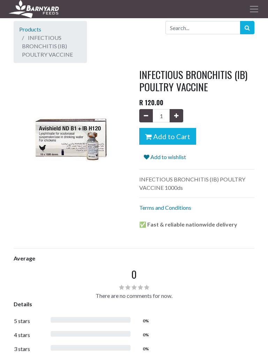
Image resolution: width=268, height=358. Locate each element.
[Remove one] (146, 115)
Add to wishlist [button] (167, 156)
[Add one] (176, 115)
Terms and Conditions (165, 207)
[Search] (247, 27)
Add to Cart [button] (171, 136)
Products (30, 29)
